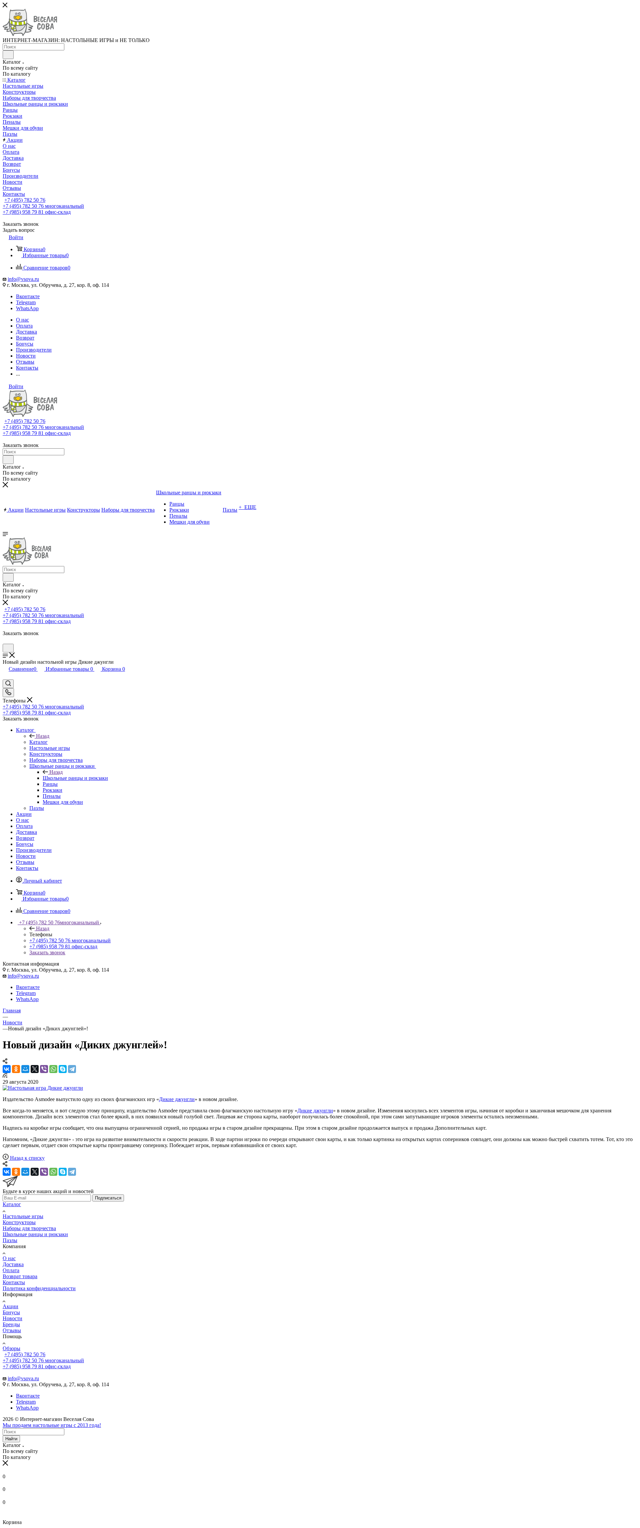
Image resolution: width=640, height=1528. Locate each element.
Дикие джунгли (177, 1099)
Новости (12, 1318)
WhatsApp (27, 308)
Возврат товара (20, 1276)
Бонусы (11, 1312)
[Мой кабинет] (6, 640)
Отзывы (12, 1330)
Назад (42, 736)
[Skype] (63, 1069)
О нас (9, 1258)
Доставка (13, 1264)
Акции (10, 1306)
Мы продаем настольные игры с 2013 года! (52, 1425)
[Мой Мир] (25, 1069)
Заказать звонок (47, 952)
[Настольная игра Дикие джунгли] (43, 1088)
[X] (35, 1069)
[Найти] (8, 54)
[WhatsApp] (53, 1069)
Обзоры (11, 1348)
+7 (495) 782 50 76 (24, 200)
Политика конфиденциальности (39, 1288)
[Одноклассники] (16, 1069)
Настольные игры (23, 1216)
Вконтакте (28, 296)
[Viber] (44, 1069)
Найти (11, 1438)
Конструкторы (19, 1222)
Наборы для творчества (29, 1228)
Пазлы (10, 1240)
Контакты (14, 1282)
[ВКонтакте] (7, 1069)
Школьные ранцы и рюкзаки (75, 778)
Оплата (11, 1270)
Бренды (11, 1324)
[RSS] (5, 1076)
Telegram (26, 302)
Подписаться (108, 1197)
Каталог (38, 742)
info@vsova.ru (23, 279)
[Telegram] (72, 1069)
